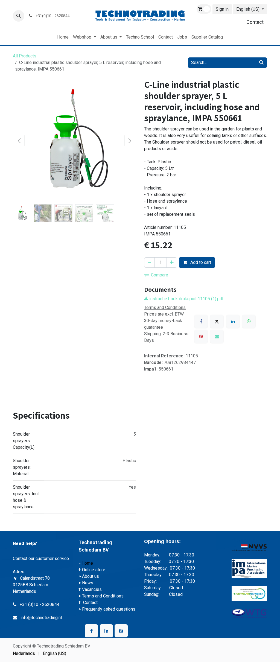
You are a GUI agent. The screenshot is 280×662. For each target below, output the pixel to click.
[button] (18, 16)
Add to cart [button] (200, 262)
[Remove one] (149, 262)
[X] (216, 321)
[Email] (216, 336)
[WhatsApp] (248, 321)
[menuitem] (63, 37)
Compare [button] (159, 275)
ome (89, 563)
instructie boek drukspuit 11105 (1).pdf (186, 298)
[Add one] (172, 262)
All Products (24, 56)
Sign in (222, 9)
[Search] (261, 62)
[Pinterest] (201, 336)
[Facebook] (201, 321)
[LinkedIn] (233, 321)
